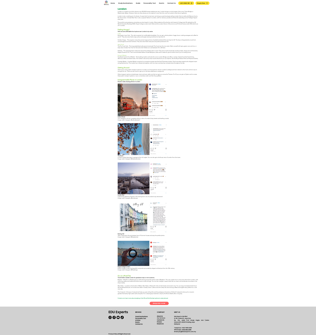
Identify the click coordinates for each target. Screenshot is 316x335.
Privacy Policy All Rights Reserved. (119, 334)
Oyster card (188, 74)
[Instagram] (110, 317)
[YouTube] (118, 317)
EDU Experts (118, 312)
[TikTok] (122, 317)
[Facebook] (114, 317)
